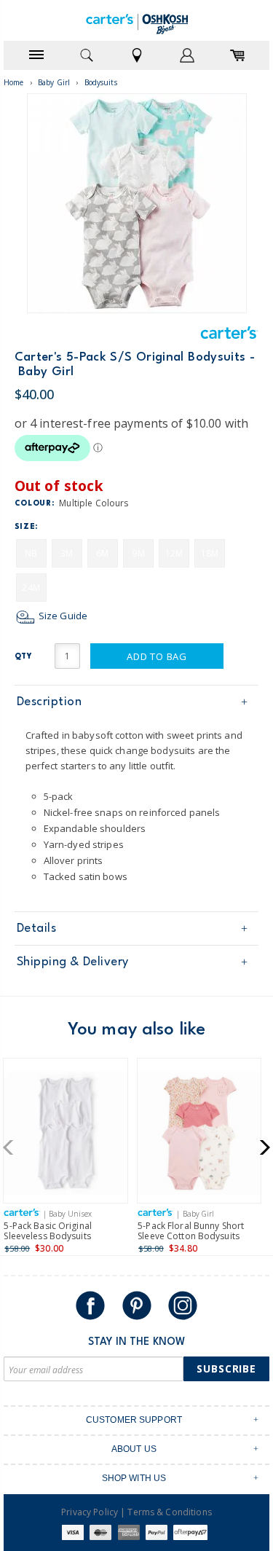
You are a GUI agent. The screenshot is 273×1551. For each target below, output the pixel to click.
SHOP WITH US (134, 1478)
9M (138, 553)
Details (37, 928)
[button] (13, 1147)
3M (66, 553)
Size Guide (61, 615)
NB (31, 553)
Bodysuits (100, 82)
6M (102, 553)
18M (209, 553)
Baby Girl (54, 82)
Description (49, 702)
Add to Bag (157, 656)
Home (14, 82)
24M (30, 587)
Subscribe (226, 1368)
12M (174, 553)
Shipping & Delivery (73, 962)
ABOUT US (134, 1449)
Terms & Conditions (169, 1512)
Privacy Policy (89, 1512)
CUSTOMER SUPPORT (134, 1420)
